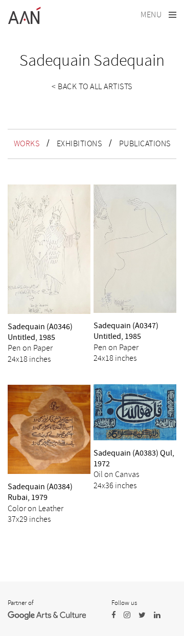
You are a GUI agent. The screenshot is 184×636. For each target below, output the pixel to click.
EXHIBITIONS (79, 144)
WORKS (27, 144)
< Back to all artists (92, 87)
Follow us (124, 603)
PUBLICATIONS (145, 144)
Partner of (20, 603)
